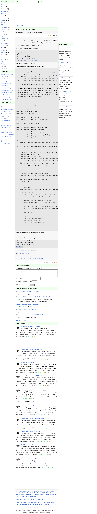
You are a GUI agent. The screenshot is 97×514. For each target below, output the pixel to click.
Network (3, 45)
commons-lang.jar (6, 83)
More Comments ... (21, 320)
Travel (40, 504)
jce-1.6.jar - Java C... (65, 78)
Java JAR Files (5, 116)
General (3, 18)
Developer (23, 502)
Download (19, 247)
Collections (30, 499)
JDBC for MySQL (6, 97)
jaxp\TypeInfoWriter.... (65, 62)
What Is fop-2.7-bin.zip (23, 253)
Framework (4, 13)
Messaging (4, 43)
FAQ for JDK (4, 78)
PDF (2, 47)
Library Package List (7, 74)
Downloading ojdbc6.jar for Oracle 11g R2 (29, 291)
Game (2, 15)
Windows (33, 502)
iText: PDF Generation (7, 92)
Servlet (3, 59)
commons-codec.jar (6, 88)
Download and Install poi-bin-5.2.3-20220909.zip (31, 314)
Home (17, 25)
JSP (2, 36)
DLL (41, 502)
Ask (43, 499)
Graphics (3, 20)
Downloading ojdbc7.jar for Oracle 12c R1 (29, 304)
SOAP (2, 61)
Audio (2, 4)
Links (22, 504)
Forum (48, 504)
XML (2, 68)
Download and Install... (65, 91)
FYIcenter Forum (5, 143)
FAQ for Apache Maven (7, 81)
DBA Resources (5, 111)
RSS (36, 499)
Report (3, 50)
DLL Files (3, 118)
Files (44, 502)
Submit (32, 284)
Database (3, 11)
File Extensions (5, 120)
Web (2, 66)
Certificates (50, 502)
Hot (21, 499)
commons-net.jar (5, 85)
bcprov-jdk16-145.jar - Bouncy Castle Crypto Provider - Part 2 (34, 296)
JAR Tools (4, 27)
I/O (2, 22)
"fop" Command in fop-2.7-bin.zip (26, 250)
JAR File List (4, 76)
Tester (17, 502)
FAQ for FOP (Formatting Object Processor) (30, 258)
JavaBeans (4, 29)
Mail (2, 41)
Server (3, 57)
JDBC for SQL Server (7, 99)
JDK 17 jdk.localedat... (65, 47)
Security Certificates (6, 123)
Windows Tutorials (6, 113)
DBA (28, 502)
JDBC (2, 31)
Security (3, 54)
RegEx (18, 504)
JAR (38, 502)
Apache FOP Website (31, 60)
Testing (3, 63)
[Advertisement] (8, 166)
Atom (39, 499)
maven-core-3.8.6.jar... (65, 106)
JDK (2, 34)
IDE (2, 25)
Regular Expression (6, 125)
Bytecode (3, 9)
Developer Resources (7, 109)
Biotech (3, 6)
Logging (3, 38)
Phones (35, 504)
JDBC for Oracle (5, 94)
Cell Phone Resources (7, 134)
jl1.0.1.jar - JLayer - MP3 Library (26, 309)
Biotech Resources (6, 132)
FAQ (44, 504)
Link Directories (5, 127)
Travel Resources (6, 136)
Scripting (3, 52)
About (24, 499)
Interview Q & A (5, 129)
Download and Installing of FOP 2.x (27, 256)
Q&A (25, 504)
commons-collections (7, 90)
